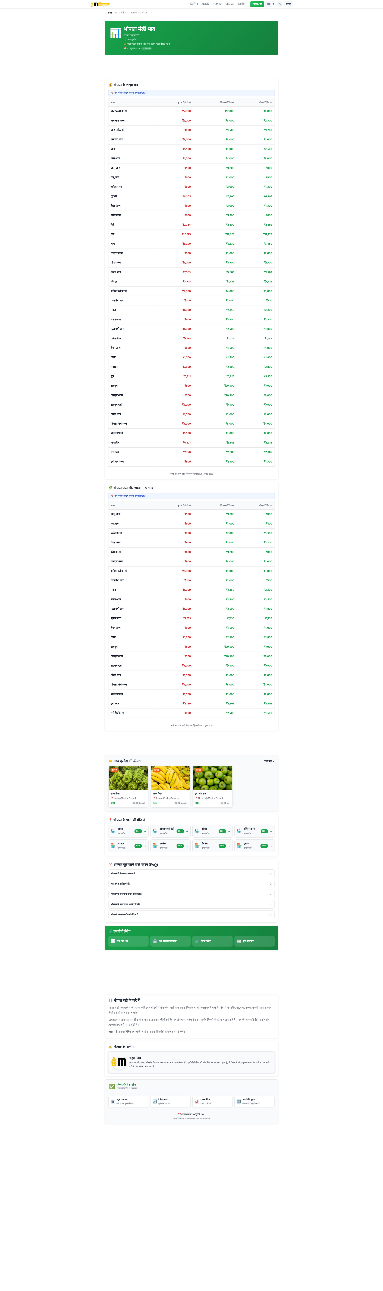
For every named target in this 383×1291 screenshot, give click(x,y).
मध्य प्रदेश (135, 13)
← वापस (108, 13)
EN (268, 4)
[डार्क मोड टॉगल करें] (280, 4)
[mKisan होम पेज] (100, 4)
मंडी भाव (217, 4)
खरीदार (205, 4)
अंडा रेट (230, 4)
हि (273, 4)
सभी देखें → (269, 761)
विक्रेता (194, 4)
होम (116, 13)
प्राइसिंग (242, 4)
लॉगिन (288, 4)
